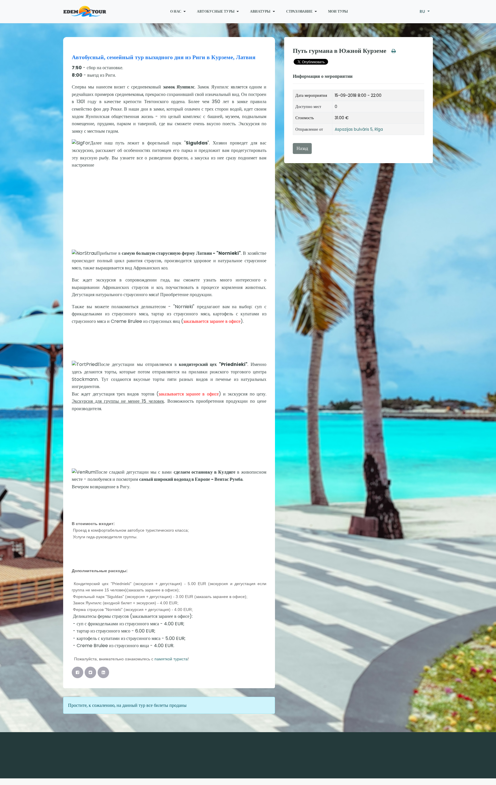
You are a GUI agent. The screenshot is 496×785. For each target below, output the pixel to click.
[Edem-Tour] (84, 11)
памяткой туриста (171, 659)
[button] (179, 11)
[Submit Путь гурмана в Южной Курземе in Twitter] (90, 672)
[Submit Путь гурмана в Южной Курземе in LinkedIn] (103, 672)
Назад (302, 148)
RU (423, 11)
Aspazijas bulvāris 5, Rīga (359, 129)
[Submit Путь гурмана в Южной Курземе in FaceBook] (77, 672)
